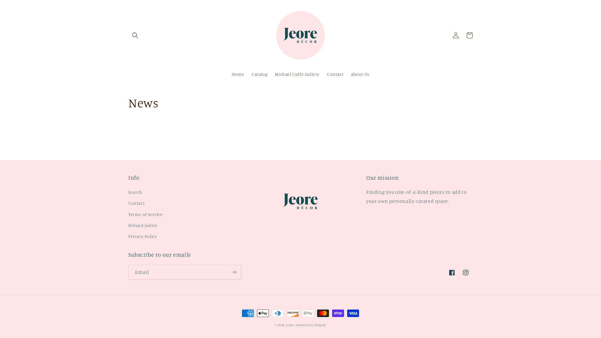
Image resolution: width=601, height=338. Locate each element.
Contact (136, 203)
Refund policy (142, 225)
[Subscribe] (234, 272)
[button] (135, 35)
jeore (290, 325)
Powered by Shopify (310, 325)
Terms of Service (145, 214)
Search (135, 192)
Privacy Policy (142, 236)
